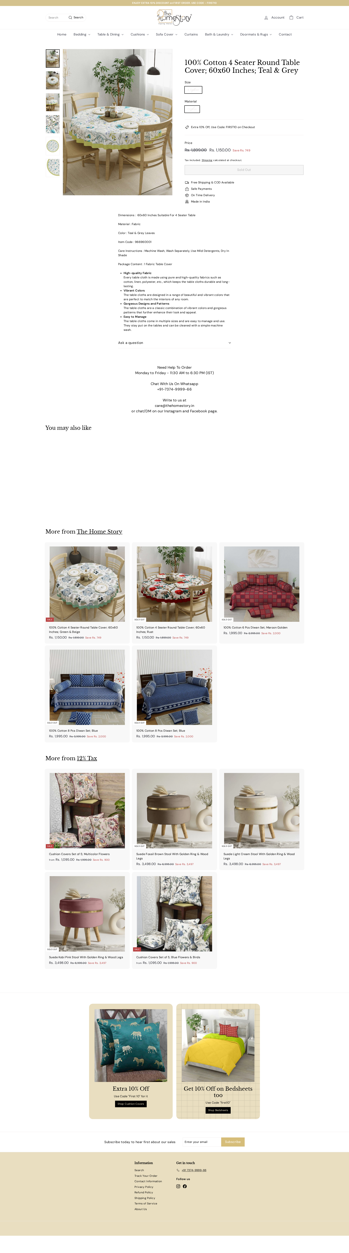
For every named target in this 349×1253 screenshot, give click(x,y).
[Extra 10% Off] (131, 1045)
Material (191, 101)
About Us (141, 1209)
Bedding (80, 34)
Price (188, 143)
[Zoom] (117, 122)
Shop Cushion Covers (131, 1103)
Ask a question (130, 342)
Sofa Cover (165, 34)
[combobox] (65, 17)
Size (188, 82)
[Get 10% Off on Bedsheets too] (218, 1045)
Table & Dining (109, 34)
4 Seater (193, 90)
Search (139, 1170)
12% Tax (87, 758)
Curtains (191, 34)
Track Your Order (146, 1176)
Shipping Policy (145, 1198)
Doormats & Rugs (254, 34)
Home (62, 34)
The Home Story (99, 531)
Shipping (207, 160)
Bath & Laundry (217, 34)
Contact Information (148, 1181)
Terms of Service (146, 1203)
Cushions (138, 34)
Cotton (192, 109)
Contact (285, 34)
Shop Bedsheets (218, 1110)
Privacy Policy (144, 1187)
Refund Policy (144, 1192)
